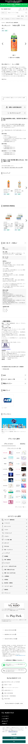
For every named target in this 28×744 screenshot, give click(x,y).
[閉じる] (25, 727)
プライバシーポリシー (13, 731)
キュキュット (7, 18)
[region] (14, 735)
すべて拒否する (14, 737)
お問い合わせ (4, 721)
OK (14, 741)
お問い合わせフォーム (20, 655)
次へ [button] (25, 43)
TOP (2, 18)
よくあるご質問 (4, 718)
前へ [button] (2, 43)
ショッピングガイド (5, 716)
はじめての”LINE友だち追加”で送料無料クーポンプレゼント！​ (14, 5)
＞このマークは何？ (6, 349)
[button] (14, 107)
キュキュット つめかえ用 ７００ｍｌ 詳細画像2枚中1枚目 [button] (13, 55)
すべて (3, 12)
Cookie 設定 (14, 734)
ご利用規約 (4, 723)
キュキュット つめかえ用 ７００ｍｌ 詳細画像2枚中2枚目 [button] (15, 55)
